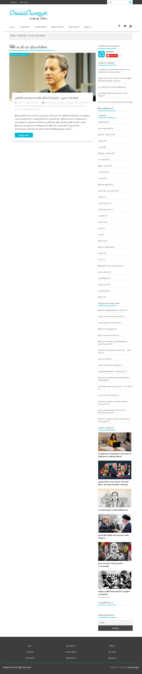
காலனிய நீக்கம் (25, 106)
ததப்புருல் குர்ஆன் (104, 359)
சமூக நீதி (101, 216)
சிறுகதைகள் (74, 26)
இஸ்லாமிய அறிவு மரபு (105, 134)
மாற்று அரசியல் (103, 284)
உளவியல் (101, 253)
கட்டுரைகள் (25, 26)
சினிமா (100, 197)
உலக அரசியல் (102, 159)
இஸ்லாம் (100, 297)
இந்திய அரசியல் (103, 166)
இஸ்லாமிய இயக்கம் (104, 184)
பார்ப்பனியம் (102, 172)
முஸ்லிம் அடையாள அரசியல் (107, 191)
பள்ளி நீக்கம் (27, 109)
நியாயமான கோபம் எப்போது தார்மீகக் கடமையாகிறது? (115, 102)
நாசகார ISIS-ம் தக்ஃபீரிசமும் (107, 395)
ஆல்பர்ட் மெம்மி (79, 102)
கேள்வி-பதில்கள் (71, 652)
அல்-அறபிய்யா (61, 102)
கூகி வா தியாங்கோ (54, 106)
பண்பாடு (101, 178)
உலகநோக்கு (102, 122)
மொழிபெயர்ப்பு (23, 54)
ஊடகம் (100, 259)
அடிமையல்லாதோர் (50, 102)
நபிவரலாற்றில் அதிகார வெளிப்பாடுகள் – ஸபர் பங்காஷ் (115, 386)
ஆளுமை (101, 141)
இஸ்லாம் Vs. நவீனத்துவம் (106, 329)
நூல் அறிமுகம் (70, 646)
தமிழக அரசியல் (103, 272)
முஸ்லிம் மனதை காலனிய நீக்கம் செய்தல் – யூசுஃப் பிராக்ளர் (46, 97)
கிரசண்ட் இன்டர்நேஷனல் (39, 106)
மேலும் (87, 26)
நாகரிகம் (101, 222)
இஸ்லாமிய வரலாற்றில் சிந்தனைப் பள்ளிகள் (111, 310)
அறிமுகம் (14, 2)
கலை (100, 234)
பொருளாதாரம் (102, 291)
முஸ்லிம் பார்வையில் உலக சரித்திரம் (109, 365)
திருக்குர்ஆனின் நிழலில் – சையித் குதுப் (111, 371)
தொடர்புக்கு (24, 2)
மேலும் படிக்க (24, 135)
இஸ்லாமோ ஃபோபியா (105, 153)
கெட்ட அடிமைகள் (66, 106)
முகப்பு (12, 26)
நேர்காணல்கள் (58, 26)
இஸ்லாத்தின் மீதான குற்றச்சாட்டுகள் (109, 266)
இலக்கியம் (101, 241)
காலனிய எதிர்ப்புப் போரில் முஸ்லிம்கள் (110, 316)
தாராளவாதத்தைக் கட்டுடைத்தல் (108, 323)
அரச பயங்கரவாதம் (104, 128)
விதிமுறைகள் (112, 658)
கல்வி (100, 228)
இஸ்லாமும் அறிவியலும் (105, 247)
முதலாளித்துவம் (103, 278)
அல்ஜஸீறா (70, 102)
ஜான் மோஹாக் (78, 106)
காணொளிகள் (41, 26)
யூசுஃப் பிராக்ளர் (34, 102)
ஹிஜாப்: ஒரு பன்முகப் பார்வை (107, 335)
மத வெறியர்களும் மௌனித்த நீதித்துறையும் (112, 87)
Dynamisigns (133, 667)
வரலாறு (100, 147)
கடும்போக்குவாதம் (104, 209)
